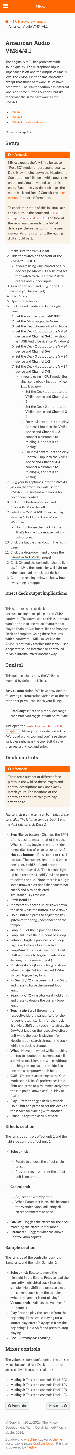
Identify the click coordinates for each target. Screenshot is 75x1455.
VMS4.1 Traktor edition (27, 122)
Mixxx (40, 6)
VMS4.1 (16, 117)
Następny (56, 1405)
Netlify (31, 1447)
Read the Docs (43, 1443)
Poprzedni (19, 1405)
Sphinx (33, 1439)
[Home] (7, 21)
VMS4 (15, 112)
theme (57, 1439)
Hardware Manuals (29, 21)
